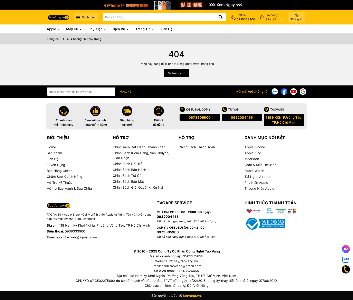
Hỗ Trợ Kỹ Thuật (59, 182)
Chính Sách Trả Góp (128, 176)
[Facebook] (284, 91)
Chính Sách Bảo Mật (128, 181)
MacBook (252, 159)
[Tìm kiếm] (221, 17)
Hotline (246, 17)
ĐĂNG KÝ (125, 91)
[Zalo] (274, 91)
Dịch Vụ (119, 29)
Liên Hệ (166, 29)
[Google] (303, 91)
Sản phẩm (54, 153)
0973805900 (200, 117)
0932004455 (242, 117)
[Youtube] (293, 91)
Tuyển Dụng (56, 165)
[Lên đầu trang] (344, 284)
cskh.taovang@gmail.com (77, 237)
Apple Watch (254, 171)
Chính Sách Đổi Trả (127, 164)
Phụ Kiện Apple (256, 182)
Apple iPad (253, 153)
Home (51, 147)
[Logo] (58, 17)
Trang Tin (143, 29)
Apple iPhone (255, 147)
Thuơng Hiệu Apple (259, 188)
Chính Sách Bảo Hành (129, 170)
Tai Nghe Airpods (258, 177)
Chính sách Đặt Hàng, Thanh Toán (139, 147)
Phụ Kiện (95, 29)
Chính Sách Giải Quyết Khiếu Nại (138, 187)
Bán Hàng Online (59, 171)
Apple (52, 29)
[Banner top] (176, 4)
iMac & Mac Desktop (261, 165)
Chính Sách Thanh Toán (197, 147)
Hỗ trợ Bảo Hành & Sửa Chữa (69, 188)
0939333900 (75, 231)
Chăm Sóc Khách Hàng (64, 177)
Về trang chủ (176, 73)
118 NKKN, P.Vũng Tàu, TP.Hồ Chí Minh (284, 119)
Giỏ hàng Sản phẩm (274, 17)
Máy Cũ (72, 29)
